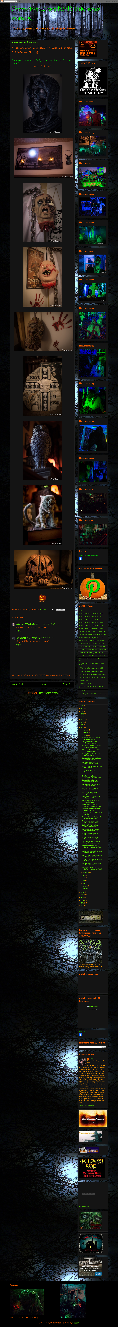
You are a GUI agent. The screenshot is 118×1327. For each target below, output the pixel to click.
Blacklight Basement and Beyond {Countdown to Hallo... (91, 759)
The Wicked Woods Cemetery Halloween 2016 (92, 632)
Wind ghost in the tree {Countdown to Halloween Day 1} (92, 868)
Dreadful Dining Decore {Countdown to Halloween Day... (91, 777)
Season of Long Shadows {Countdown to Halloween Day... (91, 805)
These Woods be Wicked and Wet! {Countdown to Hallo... (90, 830)
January (85, 889)
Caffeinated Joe (23, 638)
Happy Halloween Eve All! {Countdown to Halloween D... (91, 742)
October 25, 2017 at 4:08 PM (42, 638)
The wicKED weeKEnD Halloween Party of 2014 (92, 650)
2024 (82, 709)
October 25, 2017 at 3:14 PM (47, 624)
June (84, 878)
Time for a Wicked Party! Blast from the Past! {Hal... (91, 751)
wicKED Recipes (83, 691)
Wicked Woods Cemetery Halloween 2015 (91, 638)
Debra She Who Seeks (25, 624)
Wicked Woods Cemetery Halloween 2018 (91, 619)
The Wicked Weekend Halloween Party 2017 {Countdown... (91, 746)
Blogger (75, 1322)
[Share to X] (60, 610)
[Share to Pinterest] (64, 610)
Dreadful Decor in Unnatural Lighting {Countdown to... (90, 834)
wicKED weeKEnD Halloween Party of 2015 (91, 641)
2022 (82, 714)
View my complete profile (86, 1105)
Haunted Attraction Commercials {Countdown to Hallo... (91, 785)
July (84, 875)
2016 (82, 892)
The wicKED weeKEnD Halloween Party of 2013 (92, 656)
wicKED (82, 1032)
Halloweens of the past (85, 683)
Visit (84, 1206)
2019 (82, 722)
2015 (82, 895)
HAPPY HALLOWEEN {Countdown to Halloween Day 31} (91, 738)
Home (43, 684)
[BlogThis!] (58, 610)
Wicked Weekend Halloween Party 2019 (90, 616)
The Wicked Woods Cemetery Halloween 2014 (92, 647)
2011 (82, 906)
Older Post (68, 684)
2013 (82, 900)
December (86, 730)
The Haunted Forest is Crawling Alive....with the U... (91, 801)
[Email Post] (52, 609)
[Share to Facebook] (62, 610)
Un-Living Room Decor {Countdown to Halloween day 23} (91, 772)
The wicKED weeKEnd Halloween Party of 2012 (92, 674)
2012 (82, 903)
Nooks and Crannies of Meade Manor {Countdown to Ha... (90, 763)
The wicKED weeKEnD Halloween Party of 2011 (92, 677)
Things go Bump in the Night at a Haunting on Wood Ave (92, 818)
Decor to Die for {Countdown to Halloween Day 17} (91, 797)
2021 (82, 717)
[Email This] (57, 610)
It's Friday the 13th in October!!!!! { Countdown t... (92, 814)
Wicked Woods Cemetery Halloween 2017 (91, 625)
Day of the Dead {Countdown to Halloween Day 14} (91, 809)
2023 (82, 711)
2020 (82, 720)
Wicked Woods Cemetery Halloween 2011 (91, 671)
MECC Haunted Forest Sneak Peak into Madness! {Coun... (92, 852)
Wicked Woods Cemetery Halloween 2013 (91, 653)
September (86, 873)
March (85, 883)
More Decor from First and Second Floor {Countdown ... (92, 767)
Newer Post (17, 684)
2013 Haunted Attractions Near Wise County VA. (92, 660)
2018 (82, 725)
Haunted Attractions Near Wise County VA (91, 644)
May (84, 881)
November (86, 733)
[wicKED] (80, 1036)
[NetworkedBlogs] (92, 1007)
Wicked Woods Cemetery (88, 556)
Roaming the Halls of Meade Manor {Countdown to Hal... (90, 822)
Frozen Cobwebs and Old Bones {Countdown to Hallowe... (91, 789)
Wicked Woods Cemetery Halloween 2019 (91, 613)
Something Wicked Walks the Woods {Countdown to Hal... (91, 842)
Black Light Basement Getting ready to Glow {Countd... (91, 793)
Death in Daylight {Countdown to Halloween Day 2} (91, 864)
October (85, 736)
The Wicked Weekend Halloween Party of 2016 (92, 635)
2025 (82, 706)
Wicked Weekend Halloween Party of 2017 (91, 629)
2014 (82, 898)
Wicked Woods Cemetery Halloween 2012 (91, 668)
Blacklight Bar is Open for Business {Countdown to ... (90, 781)
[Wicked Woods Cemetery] (80, 560)
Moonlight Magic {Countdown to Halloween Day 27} (91, 755)
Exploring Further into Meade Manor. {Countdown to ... (90, 826)
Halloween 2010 (83, 680)
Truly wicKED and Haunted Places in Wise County (91, 664)
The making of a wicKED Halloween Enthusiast (92, 694)
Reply (18, 630)
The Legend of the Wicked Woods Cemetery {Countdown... (92, 856)
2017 (82, 728)
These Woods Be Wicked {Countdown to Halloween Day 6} (91, 847)
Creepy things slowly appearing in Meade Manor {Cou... (92, 860)
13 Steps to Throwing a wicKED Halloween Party (91, 687)
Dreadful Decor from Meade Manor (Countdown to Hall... (90, 838)
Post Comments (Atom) (48, 693)
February (85, 886)
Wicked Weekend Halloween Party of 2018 (91, 622)
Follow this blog (93, 1009)
